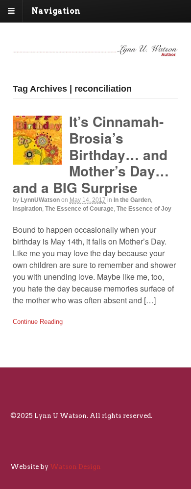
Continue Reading (38, 321)
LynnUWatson (40, 199)
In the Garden (132, 199)
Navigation (55, 11)
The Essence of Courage (79, 208)
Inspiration (27, 208)
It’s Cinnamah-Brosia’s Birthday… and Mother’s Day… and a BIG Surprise (91, 154)
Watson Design (75, 466)
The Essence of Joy (144, 208)
